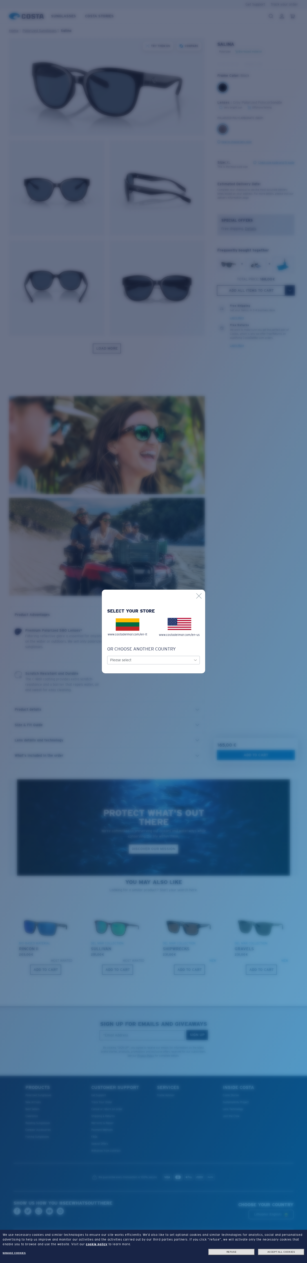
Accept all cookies (281, 1252)
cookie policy (96, 1244)
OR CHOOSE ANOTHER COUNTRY (141, 648)
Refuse (232, 1252)
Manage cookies (14, 1253)
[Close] (199, 596)
